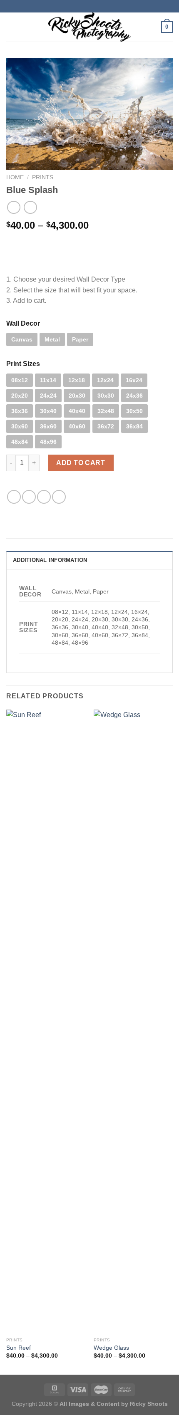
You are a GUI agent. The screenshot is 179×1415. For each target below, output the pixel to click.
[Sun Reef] (45, 1021)
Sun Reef (18, 1348)
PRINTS (42, 177)
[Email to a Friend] (44, 497)
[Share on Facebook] (14, 497)
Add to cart (80, 462)
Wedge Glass (111, 1348)
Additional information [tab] (50, 560)
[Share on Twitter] (29, 497)
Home (15, 177)
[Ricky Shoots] (89, 27)
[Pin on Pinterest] (59, 497)
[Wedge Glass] (133, 1021)
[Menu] (11, 27)
